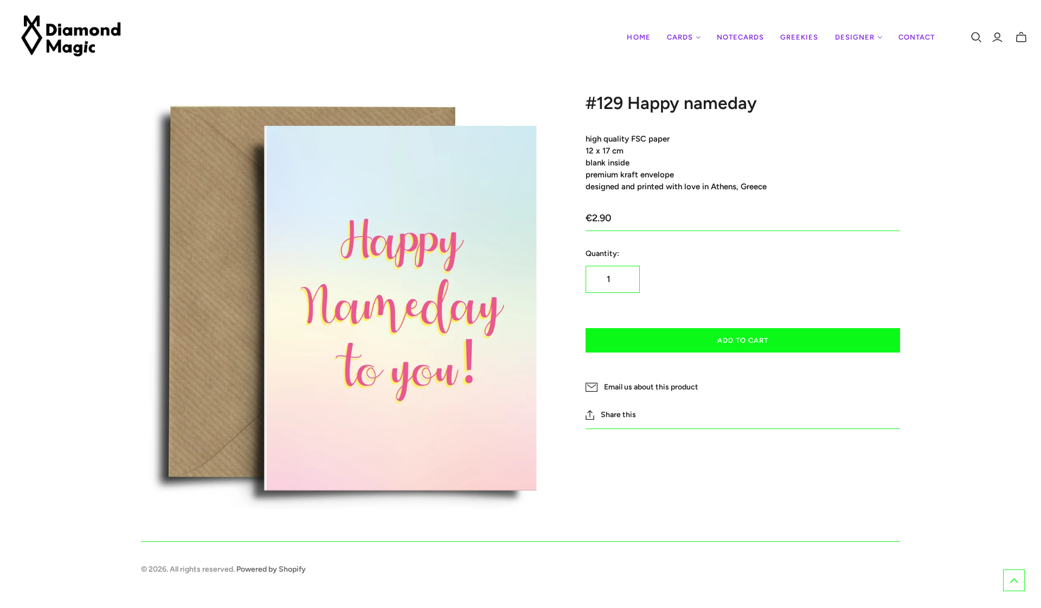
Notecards (740, 37)
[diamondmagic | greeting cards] (71, 37)
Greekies (799, 37)
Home (638, 37)
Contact (916, 37)
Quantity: (602, 253)
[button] (1014, 580)
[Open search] (976, 37)
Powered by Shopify (271, 569)
